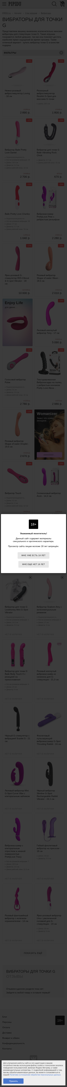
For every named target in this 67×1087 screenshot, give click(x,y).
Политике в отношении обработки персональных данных (35, 1075)
